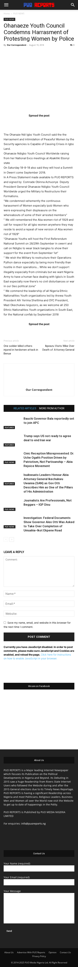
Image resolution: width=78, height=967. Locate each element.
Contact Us (65, 952)
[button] (6, 5)
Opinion (52, 952)
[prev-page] (6, 539)
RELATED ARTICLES (25, 408)
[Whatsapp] (60, 123)
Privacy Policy (39, 956)
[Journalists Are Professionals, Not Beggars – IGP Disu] (13, 504)
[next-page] (11, 539)
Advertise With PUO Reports (31, 952)
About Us (9, 952)
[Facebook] (17, 123)
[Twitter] (32, 123)
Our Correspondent (16, 45)
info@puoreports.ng (33, 823)
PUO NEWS (18, 13)
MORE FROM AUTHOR (51, 408)
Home (7, 13)
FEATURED (9, 427)
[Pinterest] (46, 123)
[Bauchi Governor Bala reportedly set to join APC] (13, 423)
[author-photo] (39, 384)
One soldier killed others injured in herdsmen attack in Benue (21, 349)
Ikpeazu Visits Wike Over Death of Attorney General (58, 347)
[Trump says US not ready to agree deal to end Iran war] (13, 440)
